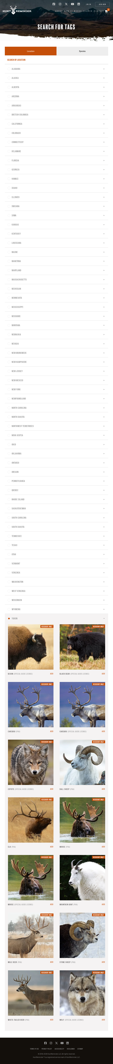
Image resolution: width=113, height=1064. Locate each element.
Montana (16, 325)
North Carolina (19, 407)
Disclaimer (71, 1049)
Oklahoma (16, 453)
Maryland (16, 270)
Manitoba (16, 261)
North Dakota (18, 416)
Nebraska (16, 334)
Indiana (16, 206)
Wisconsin (17, 600)
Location (30, 51)
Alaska (15, 78)
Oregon (15, 471)
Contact (99, 11)
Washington (17, 581)
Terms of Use (34, 1049)
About (59, 11)
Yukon (15, 618)
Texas (14, 545)
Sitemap (80, 1049)
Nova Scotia (17, 435)
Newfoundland (19, 398)
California (17, 123)
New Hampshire (19, 362)
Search (88, 11)
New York (16, 389)
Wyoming (16, 609)
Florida (15, 160)
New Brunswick (19, 352)
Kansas (15, 224)
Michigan (16, 288)
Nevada (15, 343)
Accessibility (59, 1049)
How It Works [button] (73, 11)
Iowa (14, 215)
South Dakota (18, 526)
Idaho (14, 188)
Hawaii (15, 178)
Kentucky (16, 233)
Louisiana (16, 242)
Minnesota (17, 297)
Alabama (16, 68)
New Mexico (17, 380)
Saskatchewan (19, 508)
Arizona (15, 96)
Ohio (14, 444)
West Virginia (18, 591)
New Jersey (17, 371)
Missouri (16, 316)
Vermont (16, 563)
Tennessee (17, 536)
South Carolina (19, 517)
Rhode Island (18, 499)
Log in (88, 4)
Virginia (16, 572)
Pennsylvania (18, 481)
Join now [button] (102, 4)
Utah (14, 554)
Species (82, 51)
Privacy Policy (47, 1049)
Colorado (16, 133)
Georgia (16, 169)
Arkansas (16, 105)
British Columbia (20, 114)
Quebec (15, 490)
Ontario (15, 462)
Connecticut (18, 142)
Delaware (16, 151)
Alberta (15, 87)
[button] (15, 10)
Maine (15, 252)
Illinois (16, 197)
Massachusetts (19, 279)
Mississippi (17, 307)
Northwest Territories (23, 426)
